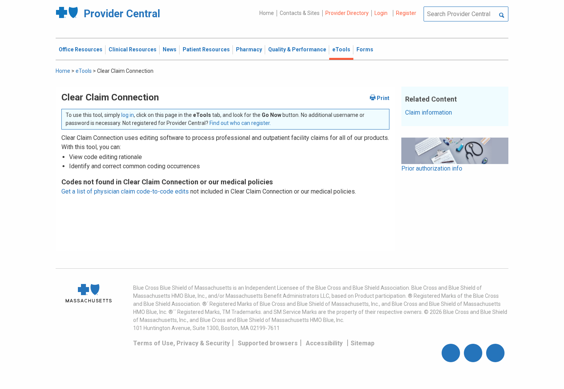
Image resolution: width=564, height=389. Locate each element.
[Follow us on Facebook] (451, 353)
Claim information (428, 112)
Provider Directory (347, 13)
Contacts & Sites (300, 13)
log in (127, 115)
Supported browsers (268, 343)
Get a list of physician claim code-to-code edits (125, 191)
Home (266, 13)
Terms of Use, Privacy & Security (181, 343)
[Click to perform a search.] (501, 16)
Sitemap (362, 343)
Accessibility (324, 343)
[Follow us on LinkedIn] (495, 353)
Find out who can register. (240, 123)
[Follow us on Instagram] (473, 353)
